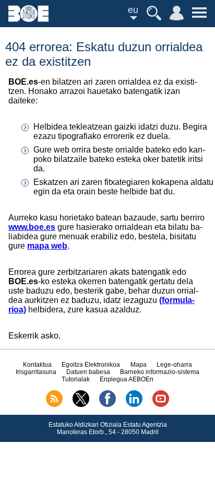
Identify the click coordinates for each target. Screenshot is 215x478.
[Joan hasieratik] (28, 19)
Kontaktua (37, 364)
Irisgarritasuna (36, 372)
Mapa (138, 364)
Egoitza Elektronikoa (91, 364)
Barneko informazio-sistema (159, 372)
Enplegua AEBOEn (126, 379)
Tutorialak (76, 379)
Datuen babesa (88, 372)
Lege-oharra (174, 364)
